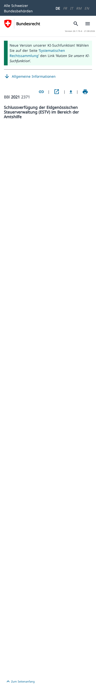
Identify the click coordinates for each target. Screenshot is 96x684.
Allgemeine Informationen (30, 76)
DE (58, 8)
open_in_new (57, 92)
